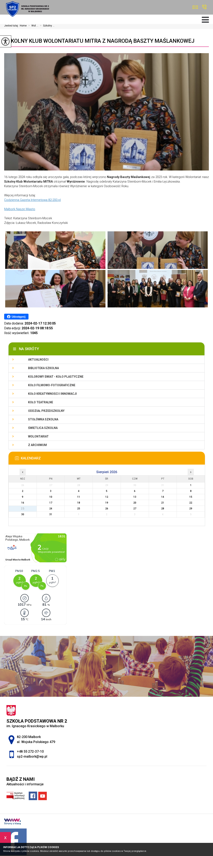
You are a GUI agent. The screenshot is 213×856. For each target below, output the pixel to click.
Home (23, 25)
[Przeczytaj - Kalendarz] (113, 459)
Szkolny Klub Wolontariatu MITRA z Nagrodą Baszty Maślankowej (99, 41)
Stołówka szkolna (43, 419)
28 (162, 508)
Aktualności (38, 359)
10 (50, 496)
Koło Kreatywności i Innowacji (52, 393)
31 (50, 514)
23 (22, 508)
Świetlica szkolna (43, 428)
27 (134, 508)
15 (190, 496)
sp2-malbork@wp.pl (196, 7)
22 (190, 502)
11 (78, 496)
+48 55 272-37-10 (204, 7)
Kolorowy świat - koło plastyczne (55, 376)
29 (190, 508)
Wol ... (33, 25)
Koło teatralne (40, 402)
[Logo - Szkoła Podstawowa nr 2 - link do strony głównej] (27, 9)
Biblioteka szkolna (43, 368)
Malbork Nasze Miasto (19, 209)
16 (22, 502)
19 (106, 502)
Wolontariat (38, 436)
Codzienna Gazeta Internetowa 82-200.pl (32, 200)
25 (78, 508)
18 (78, 502)
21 (162, 502)
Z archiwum (37, 445)
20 (134, 502)
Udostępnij (19, 316)
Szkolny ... (47, 25)
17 (50, 502)
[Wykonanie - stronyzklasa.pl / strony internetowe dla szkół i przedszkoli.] (12, 822)
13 (134, 496)
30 (22, 514)
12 (106, 496)
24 (50, 508)
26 (106, 508)
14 (162, 496)
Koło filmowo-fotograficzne (51, 385)
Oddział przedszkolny (46, 410)
